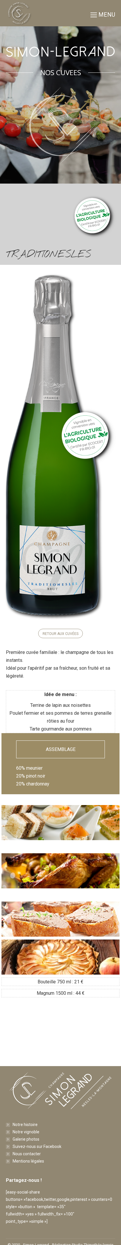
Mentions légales (28, 1161)
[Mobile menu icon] (102, 13)
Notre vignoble (26, 1132)
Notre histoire (25, 1124)
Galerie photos (26, 1139)
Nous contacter (27, 1153)
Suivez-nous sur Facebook (37, 1146)
